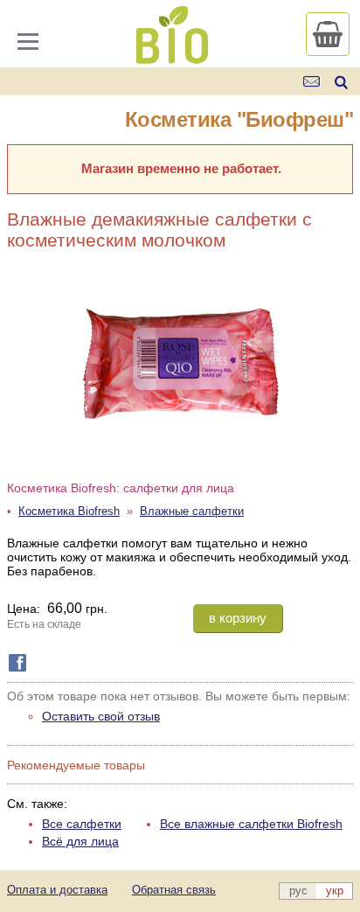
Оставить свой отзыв (101, 716)
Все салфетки (81, 824)
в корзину (238, 617)
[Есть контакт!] (312, 82)
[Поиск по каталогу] (341, 82)
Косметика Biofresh (69, 511)
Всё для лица (80, 841)
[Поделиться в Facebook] (14, 663)
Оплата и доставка (57, 889)
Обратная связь (174, 889)
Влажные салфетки (192, 511)
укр (334, 890)
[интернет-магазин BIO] (172, 57)
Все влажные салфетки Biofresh (251, 824)
